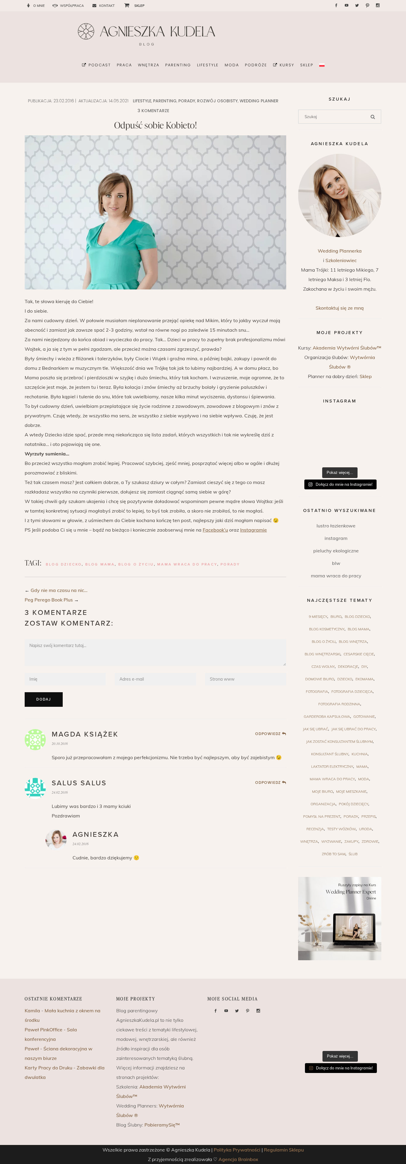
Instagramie (253, 530)
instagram (336, 538)
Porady (186, 101)
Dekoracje (348, 666)
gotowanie (364, 716)
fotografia (317, 691)
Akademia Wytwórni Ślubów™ (347, 348)
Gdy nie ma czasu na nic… (59, 590)
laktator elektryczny (332, 766)
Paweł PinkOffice (43, 1030)
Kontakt (107, 6)
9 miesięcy (318, 616)
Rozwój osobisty (217, 101)
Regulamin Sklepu (284, 1150)
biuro (336, 616)
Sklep (366, 376)
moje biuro (322, 791)
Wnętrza (309, 841)
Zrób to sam (333, 854)
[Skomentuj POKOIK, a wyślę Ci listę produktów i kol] (311, 438)
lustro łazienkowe (336, 526)
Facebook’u (215, 530)
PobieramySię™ (162, 1125)
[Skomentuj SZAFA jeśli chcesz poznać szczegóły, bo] (367, 455)
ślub (353, 854)
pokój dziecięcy (353, 804)
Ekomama (364, 679)
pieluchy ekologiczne (336, 551)
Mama (362, 766)
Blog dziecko (64, 564)
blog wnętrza (353, 641)
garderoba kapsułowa (327, 716)
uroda (365, 829)
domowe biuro (319, 679)
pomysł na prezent (321, 816)
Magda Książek (85, 734)
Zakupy (351, 841)
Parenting (165, 101)
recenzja (315, 829)
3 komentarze (153, 111)
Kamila (32, 1010)
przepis (368, 816)
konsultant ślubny (329, 754)
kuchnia (360, 754)
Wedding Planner (259, 101)
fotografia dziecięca (352, 691)
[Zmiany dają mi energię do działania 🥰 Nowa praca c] (339, 455)
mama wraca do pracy (187, 564)
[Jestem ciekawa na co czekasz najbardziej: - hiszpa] (311, 455)
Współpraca (72, 6)
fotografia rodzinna (339, 704)
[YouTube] (346, 5)
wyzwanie (331, 841)
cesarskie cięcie (359, 654)
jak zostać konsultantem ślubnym (339, 741)
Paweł (32, 1049)
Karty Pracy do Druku (48, 1068)
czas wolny (323, 666)
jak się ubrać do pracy (353, 729)
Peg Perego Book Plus (49, 600)
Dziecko (344, 679)
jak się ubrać (315, 729)
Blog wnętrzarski (322, 654)
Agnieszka (96, 834)
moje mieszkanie (351, 791)
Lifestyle (142, 101)
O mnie (39, 6)
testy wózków (341, 829)
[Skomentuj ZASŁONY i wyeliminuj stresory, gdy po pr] (339, 438)
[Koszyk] (124, 5)
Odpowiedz (268, 734)
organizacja (323, 804)
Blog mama (100, 564)
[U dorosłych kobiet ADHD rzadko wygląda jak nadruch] (339, 422)
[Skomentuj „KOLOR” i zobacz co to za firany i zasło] (367, 422)
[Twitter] (357, 5)
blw (336, 563)
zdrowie (370, 841)
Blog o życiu (136, 564)
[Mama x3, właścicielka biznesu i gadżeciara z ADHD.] (367, 438)
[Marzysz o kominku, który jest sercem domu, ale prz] (311, 422)
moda (363, 779)
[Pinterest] (367, 5)
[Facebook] (336, 5)
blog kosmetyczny (326, 629)
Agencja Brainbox (238, 1159)
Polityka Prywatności (237, 1150)
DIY (364, 666)
